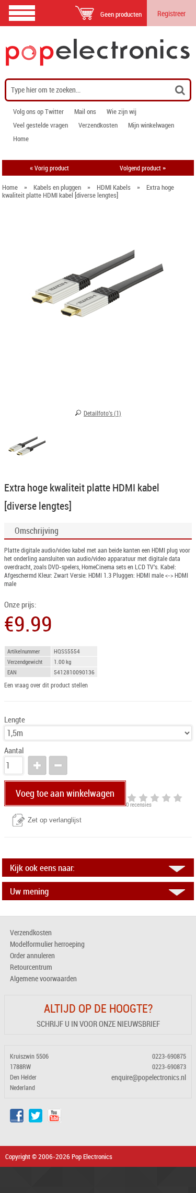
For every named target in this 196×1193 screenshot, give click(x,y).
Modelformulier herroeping (47, 944)
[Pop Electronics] (98, 52)
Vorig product (49, 168)
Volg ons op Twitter (38, 111)
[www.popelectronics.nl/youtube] (54, 1120)
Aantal (14, 750)
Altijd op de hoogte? (98, 1008)
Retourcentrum (31, 967)
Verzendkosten (98, 125)
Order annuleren (32, 955)
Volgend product (143, 168)
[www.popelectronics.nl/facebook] (17, 1120)
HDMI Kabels (114, 187)
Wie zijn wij (121, 111)
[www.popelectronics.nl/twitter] (35, 1120)
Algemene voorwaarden (43, 978)
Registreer (171, 13)
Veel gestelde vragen (40, 125)
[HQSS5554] (27, 448)
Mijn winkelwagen (151, 125)
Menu (22, 13)
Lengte (14, 720)
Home (21, 138)
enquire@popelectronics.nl (148, 1077)
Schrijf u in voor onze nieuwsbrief (98, 1023)
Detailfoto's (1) (102, 413)
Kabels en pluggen (57, 187)
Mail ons (85, 111)
